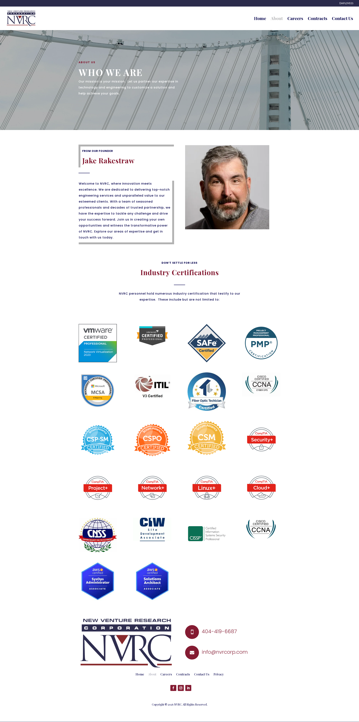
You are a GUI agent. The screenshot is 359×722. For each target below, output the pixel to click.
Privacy (219, 674)
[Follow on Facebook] (173, 688)
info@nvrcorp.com (225, 651)
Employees (346, 3)
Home (260, 19)
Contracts (317, 19)
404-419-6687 (219, 631)
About (277, 19)
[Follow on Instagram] (181, 688)
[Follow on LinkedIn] (188, 688)
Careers (295, 19)
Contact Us (342, 19)
